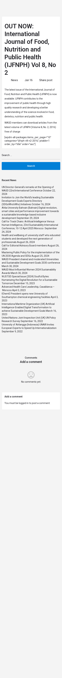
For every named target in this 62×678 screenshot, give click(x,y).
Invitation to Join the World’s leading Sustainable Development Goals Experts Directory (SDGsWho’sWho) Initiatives (28, 201)
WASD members (13, 122)
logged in (24, 403)
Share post (45, 80)
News (14, 80)
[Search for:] (31, 156)
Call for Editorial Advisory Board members (24, 245)
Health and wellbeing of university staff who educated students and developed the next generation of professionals (31, 238)
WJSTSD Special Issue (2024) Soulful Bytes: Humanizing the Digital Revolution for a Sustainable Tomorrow (29, 280)
